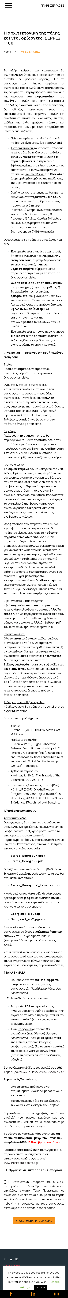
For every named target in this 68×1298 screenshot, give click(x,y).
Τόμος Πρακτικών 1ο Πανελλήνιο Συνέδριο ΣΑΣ (34, 1072)
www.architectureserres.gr (21, 1163)
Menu (9, 6)
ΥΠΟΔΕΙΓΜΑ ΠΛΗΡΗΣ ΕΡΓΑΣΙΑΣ (34, 1220)
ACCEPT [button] (40, 1287)
